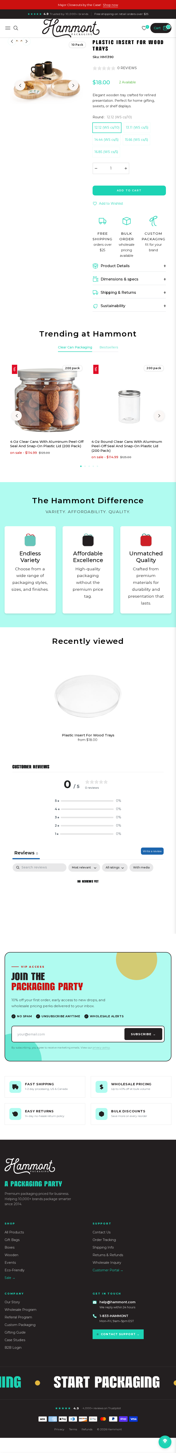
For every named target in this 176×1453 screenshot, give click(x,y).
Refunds (87, 1429)
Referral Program (18, 1317)
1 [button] (81, 466)
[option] (46, 81)
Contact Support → (120, 1334)
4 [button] (93, 466)
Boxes (9, 1247)
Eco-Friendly (15, 1270)
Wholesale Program (20, 1310)
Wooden (11, 1255)
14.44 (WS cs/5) (106, 140)
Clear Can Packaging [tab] (75, 347)
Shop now (110, 5)
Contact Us (101, 1232)
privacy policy (101, 1047)
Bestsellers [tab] (108, 347)
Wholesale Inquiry (107, 1263)
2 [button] (85, 466)
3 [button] (89, 466)
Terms (73, 1429)
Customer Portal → (108, 1270)
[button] (88, 801)
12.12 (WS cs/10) (106, 127)
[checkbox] (141, 867)
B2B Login (13, 1348)
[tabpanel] (88, 897)
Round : (112, 117)
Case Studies (15, 1340)
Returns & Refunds (108, 1255)
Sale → (10, 1278)
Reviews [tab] (26, 853)
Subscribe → (143, 1034)
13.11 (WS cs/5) (137, 127)
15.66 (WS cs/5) (136, 140)
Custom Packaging (20, 1325)
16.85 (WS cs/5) (106, 152)
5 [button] (97, 466)
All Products (14, 1232)
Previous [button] (20, 85)
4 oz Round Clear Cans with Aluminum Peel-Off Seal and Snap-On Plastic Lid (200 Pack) (126, 446)
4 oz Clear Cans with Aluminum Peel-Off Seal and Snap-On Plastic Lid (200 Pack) (46, 443)
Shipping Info (103, 1247)
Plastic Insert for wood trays (88, 735)
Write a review (152, 851)
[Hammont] (88, 1166)
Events (10, 1263)
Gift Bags (12, 1240)
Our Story (12, 1302)
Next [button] (73, 85)
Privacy (59, 1429)
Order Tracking (104, 1240)
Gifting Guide (15, 1332)
